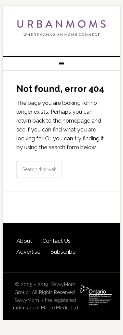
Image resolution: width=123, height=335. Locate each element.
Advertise (28, 252)
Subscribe (63, 252)
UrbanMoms (61, 28)
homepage (76, 120)
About (24, 241)
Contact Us (56, 241)
